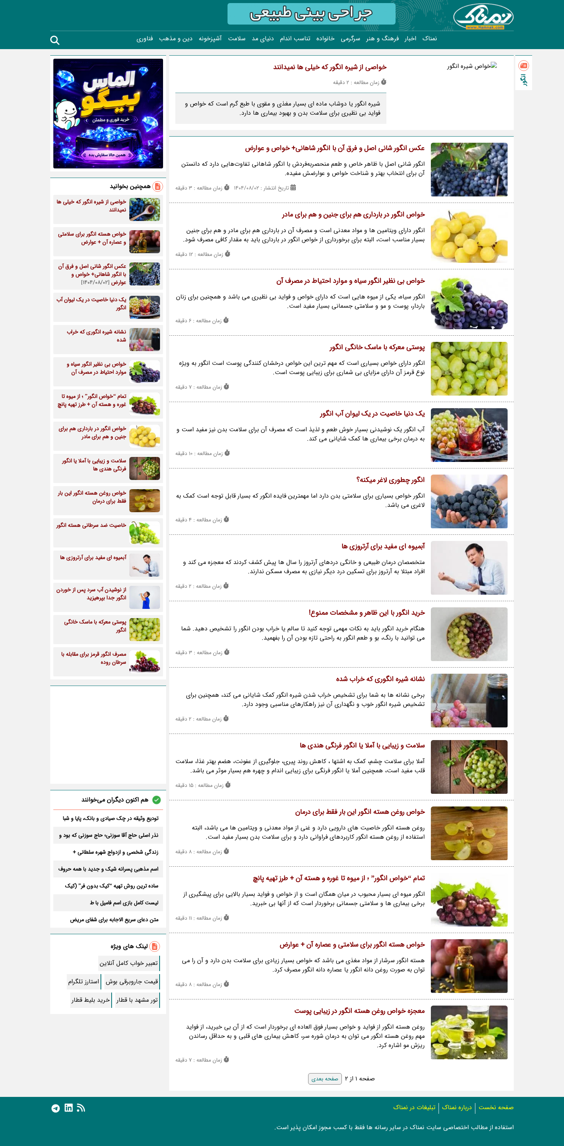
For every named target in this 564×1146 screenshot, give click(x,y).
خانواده (326, 38)
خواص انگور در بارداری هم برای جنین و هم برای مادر (353, 214)
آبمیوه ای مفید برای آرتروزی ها (383, 546)
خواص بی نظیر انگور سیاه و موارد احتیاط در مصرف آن (351, 280)
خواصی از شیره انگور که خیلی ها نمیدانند (329, 67)
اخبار (410, 38)
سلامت (237, 38)
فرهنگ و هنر (382, 38)
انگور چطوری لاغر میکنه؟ (390, 480)
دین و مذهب (176, 38)
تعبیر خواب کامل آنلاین (129, 963)
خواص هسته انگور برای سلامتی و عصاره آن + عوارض (352, 944)
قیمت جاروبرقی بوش (132, 981)
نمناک (429, 38)
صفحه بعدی (325, 1079)
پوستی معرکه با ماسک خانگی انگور (377, 347)
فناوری (145, 38)
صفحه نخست (496, 1107)
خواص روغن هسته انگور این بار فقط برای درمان (360, 811)
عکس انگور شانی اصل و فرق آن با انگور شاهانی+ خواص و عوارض (335, 148)
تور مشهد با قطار (137, 1000)
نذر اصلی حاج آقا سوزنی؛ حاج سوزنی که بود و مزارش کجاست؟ (108, 835)
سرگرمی (350, 38)
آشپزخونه (210, 38)
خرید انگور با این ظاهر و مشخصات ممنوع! (367, 612)
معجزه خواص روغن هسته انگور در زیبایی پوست (359, 1011)
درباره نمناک (457, 1107)
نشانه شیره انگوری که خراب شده (380, 679)
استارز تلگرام (83, 981)
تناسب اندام (295, 38)
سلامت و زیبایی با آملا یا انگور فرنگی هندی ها (362, 745)
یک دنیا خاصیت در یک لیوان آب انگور (372, 413)
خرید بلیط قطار (91, 1000)
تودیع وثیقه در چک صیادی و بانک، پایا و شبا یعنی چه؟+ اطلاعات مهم (110, 818)
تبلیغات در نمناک (414, 1107)
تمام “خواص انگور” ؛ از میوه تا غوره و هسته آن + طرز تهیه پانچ (339, 878)
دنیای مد (263, 38)
